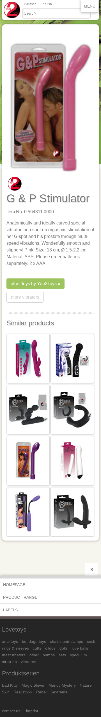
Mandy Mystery (62, 685)
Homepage (14, 584)
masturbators (14, 655)
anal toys (10, 641)
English (46, 4)
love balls (80, 648)
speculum (78, 655)
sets (62, 655)
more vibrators (25, 297)
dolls (63, 648)
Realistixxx (22, 692)
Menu (89, 6)
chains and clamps (66, 641)
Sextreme (59, 692)
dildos (50, 648)
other (34, 655)
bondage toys (34, 641)
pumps (49, 655)
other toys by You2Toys (34, 283)
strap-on (9, 661)
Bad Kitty (10, 685)
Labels (10, 610)
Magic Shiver (33, 685)
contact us (11, 711)
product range (20, 597)
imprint (32, 711)
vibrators (28, 661)
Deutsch (30, 4)
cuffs (37, 648)
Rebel (41, 692)
